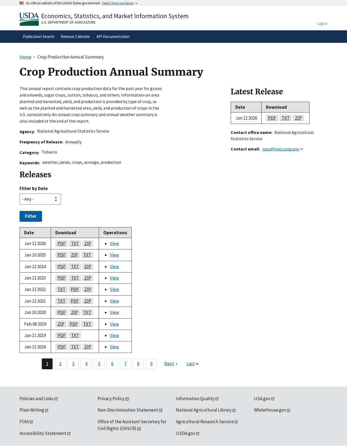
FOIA (24, 422)
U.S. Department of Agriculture (68, 22)
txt (74, 243)
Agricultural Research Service (205, 422)
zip (86, 243)
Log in (322, 23)
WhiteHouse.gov (270, 410)
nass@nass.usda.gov (281, 149)
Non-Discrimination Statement (128, 410)
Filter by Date (34, 188)
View (114, 243)
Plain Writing (32, 410)
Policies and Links (37, 399)
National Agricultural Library (204, 410)
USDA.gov (185, 433)
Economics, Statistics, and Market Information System (115, 16)
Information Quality (195, 399)
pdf (60, 243)
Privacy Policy (111, 399)
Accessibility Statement (43, 433)
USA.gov (262, 399)
